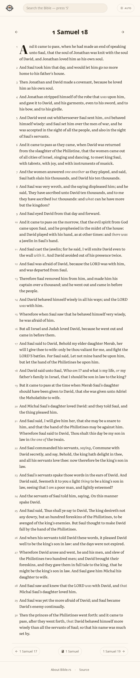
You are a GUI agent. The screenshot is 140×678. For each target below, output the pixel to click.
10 (16, 222)
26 (16, 538)
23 (16, 475)
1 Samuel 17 (28, 651)
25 (16, 511)
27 (16, 552)
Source (84, 670)
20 (16, 406)
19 (16, 385)
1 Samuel (72, 651)
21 (16, 421)
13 (16, 279)
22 (16, 448)
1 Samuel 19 (112, 651)
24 (16, 496)
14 (16, 299)
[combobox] (65, 8)
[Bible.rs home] (9, 8)
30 (16, 615)
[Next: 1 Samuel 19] (122, 32)
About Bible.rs (61, 670)
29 (16, 600)
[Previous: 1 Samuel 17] (16, 32)
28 (16, 586)
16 (16, 329)
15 (16, 314)
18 (16, 371)
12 (16, 264)
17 (16, 344)
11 (16, 249)
